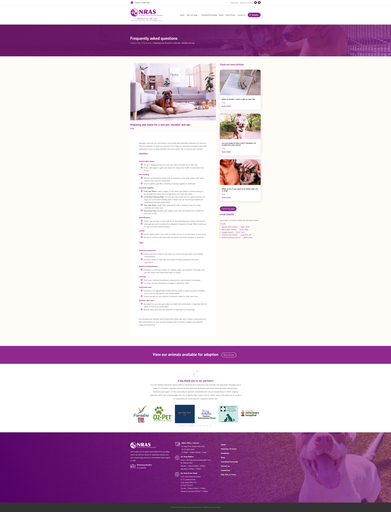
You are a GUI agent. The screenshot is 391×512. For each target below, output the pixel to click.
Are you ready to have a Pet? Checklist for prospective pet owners (239, 144)
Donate (255, 15)
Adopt (182, 15)
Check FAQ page (228, 209)
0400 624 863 (188, 463)
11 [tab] (210, 425)
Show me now (229, 355)
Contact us (241, 15)
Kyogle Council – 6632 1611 (233, 232)
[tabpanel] (141, 414)
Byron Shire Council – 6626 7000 (235, 229)
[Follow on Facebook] (255, 2)
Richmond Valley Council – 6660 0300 (237, 237)
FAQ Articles (234, 3)
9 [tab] (204, 425)
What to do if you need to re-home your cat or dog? (240, 190)
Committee (225, 470)
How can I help (192, 15)
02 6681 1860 (189, 449)
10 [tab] (207, 425)
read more (226, 106)
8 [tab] (201, 425)
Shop (223, 457)
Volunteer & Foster (229, 449)
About (221, 15)
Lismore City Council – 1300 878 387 (237, 235)
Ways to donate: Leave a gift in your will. (238, 99)
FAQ (138, 43)
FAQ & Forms (230, 15)
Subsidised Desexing (209, 15)
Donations (225, 453)
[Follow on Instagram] (259, 2)
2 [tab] (182, 425)
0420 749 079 (188, 485)
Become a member (246, 3)
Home (132, 43)
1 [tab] (179, 425)
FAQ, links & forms (228, 474)
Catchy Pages (215, 507)
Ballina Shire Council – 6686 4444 (235, 227)
